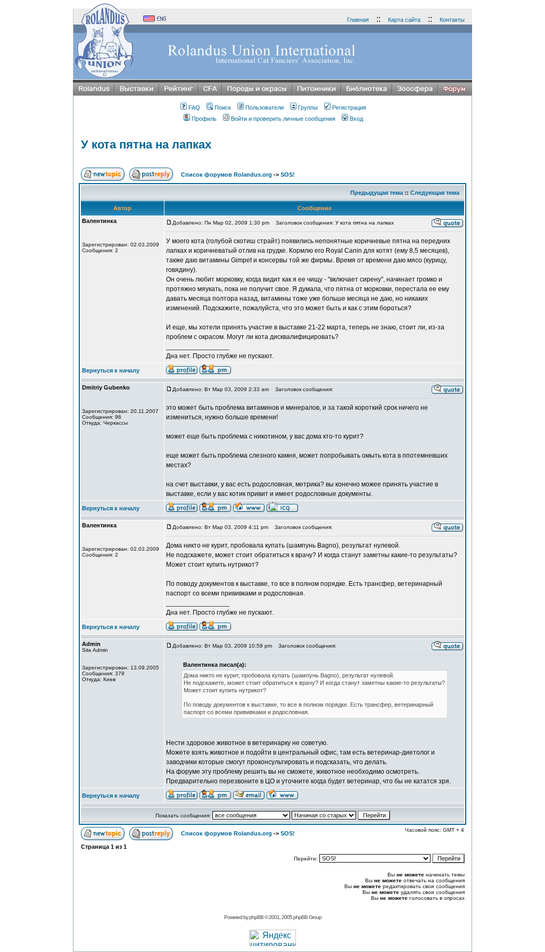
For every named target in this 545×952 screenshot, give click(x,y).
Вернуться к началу (110, 370)
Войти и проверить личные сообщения (283, 118)
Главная (358, 19)
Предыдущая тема (376, 192)
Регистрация (349, 107)
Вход (356, 118)
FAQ (194, 107)
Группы (308, 107)
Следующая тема (434, 192)
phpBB (256, 917)
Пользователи (264, 107)
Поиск (222, 107)
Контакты (452, 19)
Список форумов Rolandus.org (226, 174)
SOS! (287, 174)
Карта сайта (404, 19)
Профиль (204, 118)
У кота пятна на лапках (146, 144)
